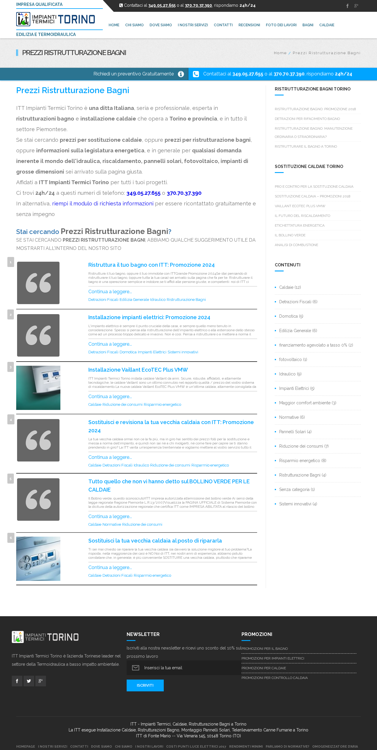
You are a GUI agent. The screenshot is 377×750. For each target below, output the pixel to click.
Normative (111, 524)
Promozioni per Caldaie (264, 668)
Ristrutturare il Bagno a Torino (306, 146)
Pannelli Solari (292, 431)
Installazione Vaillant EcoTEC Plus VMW (138, 370)
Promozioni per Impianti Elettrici (273, 658)
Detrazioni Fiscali (103, 299)
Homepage (25, 747)
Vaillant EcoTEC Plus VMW (300, 206)
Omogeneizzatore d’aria (335, 747)
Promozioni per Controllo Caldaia (275, 678)
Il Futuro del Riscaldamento (302, 216)
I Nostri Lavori (149, 747)
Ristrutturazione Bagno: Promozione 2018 (315, 109)
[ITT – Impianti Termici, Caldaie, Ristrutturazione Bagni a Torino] (58, 19)
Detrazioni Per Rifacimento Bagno (307, 119)
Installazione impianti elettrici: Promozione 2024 (149, 317)
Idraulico (158, 299)
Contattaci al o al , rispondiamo (277, 74)
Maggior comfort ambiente (304, 402)
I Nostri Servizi (52, 747)
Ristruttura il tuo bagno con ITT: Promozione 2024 (151, 265)
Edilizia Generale (134, 299)
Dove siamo (101, 747)
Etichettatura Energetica (300, 225)
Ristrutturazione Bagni (186, 299)
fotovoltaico (290, 359)
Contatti (79, 747)
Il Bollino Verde (290, 235)
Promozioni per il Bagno (265, 649)
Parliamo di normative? (287, 747)
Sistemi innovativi (183, 352)
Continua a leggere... (110, 291)
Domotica (128, 352)
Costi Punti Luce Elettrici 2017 (196, 747)
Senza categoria (294, 489)
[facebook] (347, 6)
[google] (356, 6)
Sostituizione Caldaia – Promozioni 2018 (312, 196)
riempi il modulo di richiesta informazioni (102, 203)
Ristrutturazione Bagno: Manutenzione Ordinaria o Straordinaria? (314, 132)
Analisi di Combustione (296, 245)
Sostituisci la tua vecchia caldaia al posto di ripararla (155, 541)
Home (280, 53)
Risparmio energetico (162, 404)
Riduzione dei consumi (122, 404)
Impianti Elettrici (152, 352)
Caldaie (94, 404)
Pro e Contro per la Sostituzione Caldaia (314, 186)
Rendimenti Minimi (246, 747)
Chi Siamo (123, 747)
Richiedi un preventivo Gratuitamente (133, 74)
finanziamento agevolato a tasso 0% (313, 345)
